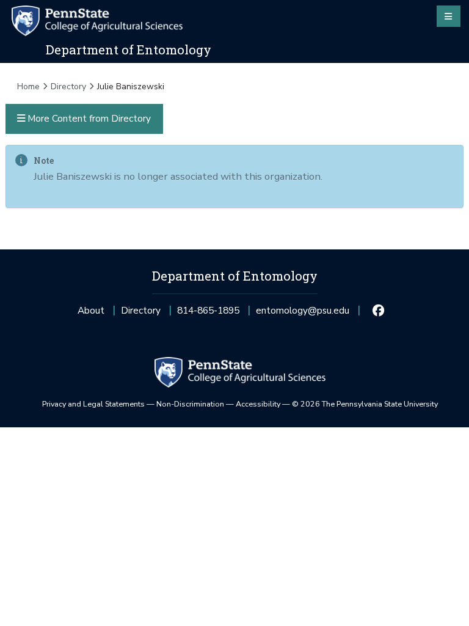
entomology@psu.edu (302, 314)
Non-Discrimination (190, 404)
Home (28, 86)
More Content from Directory (88, 118)
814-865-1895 (208, 314)
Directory (68, 86)
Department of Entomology (128, 49)
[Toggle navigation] (448, 16)
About (91, 310)
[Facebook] (378, 310)
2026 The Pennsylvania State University (365, 404)
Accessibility (258, 404)
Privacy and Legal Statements (93, 404)
